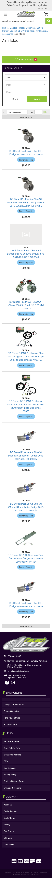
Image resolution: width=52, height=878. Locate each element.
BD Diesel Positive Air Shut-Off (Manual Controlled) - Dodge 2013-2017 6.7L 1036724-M (26, 507)
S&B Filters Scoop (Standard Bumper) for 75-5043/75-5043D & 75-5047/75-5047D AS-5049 (26, 254)
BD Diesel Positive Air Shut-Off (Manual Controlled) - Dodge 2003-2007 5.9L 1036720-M (26, 456)
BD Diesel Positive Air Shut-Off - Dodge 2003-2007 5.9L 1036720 (26, 604)
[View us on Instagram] (13, 683)
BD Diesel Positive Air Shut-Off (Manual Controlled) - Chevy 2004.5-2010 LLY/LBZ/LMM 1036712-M (26, 202)
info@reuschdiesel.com (18, 671)
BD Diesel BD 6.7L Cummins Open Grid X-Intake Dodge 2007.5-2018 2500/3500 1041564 (26, 558)
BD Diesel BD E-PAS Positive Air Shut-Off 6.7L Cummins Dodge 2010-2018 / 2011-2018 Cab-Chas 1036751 (26, 406)
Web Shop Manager (31, 875)
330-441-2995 (14, 656)
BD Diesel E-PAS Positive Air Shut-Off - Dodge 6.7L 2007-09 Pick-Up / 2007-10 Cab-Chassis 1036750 (26, 356)
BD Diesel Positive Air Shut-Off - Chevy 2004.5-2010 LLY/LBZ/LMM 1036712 (26, 305)
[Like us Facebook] (7, 683)
